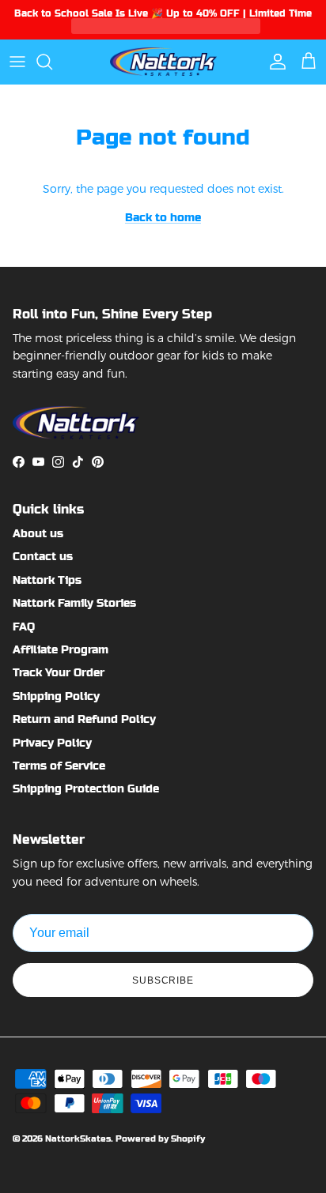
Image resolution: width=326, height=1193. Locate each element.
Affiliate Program (60, 649)
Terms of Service (59, 765)
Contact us (43, 556)
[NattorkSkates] (163, 61)
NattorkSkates (78, 1139)
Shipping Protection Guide (86, 788)
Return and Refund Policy (84, 719)
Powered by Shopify (160, 1139)
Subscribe (163, 980)
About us (38, 533)
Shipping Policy (56, 696)
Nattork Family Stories (74, 602)
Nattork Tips (47, 580)
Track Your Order (58, 672)
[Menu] (17, 61)
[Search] (52, 61)
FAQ (24, 626)
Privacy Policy (52, 742)
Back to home (163, 217)
